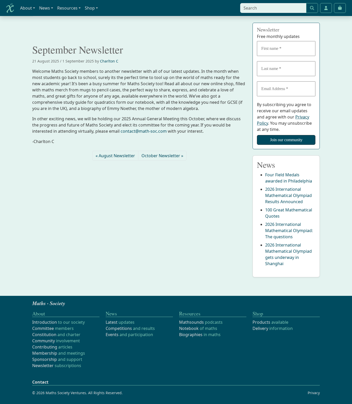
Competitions (119, 328)
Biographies (191, 334)
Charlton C (109, 61)
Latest (112, 322)
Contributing (44, 347)
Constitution (44, 334)
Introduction (44, 322)
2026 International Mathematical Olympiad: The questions (289, 230)
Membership (44, 353)
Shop (90, 8)
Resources (67, 8)
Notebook (189, 328)
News (44, 8)
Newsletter (43, 365)
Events (112, 334)
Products (261, 322)
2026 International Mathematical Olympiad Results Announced (288, 195)
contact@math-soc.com (144, 131)
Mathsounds (191, 322)
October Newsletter (160, 156)
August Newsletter (117, 156)
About (26, 8)
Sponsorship (44, 359)
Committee (43, 328)
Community (43, 341)
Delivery (260, 328)
